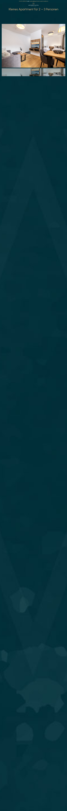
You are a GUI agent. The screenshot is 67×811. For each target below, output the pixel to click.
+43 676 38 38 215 (23, 1)
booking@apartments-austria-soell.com (39, 1)
